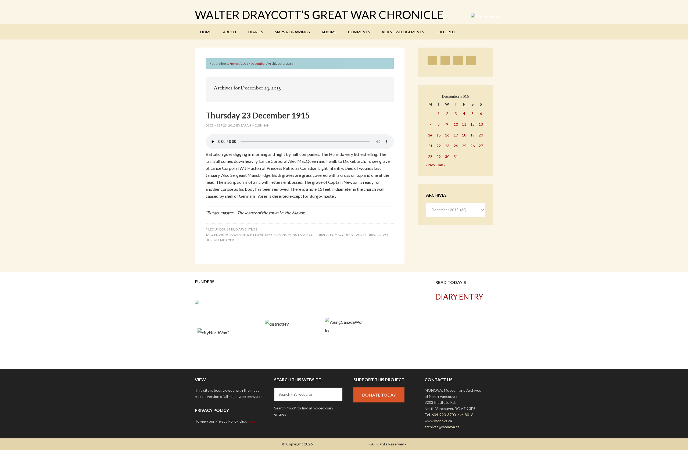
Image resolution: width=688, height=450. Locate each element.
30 (447, 156)
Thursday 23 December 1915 (258, 115)
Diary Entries (246, 229)
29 (438, 156)
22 (438, 145)
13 (481, 124)
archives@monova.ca (442, 426)
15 (438, 135)
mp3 (223, 240)
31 (456, 156)
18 (464, 135)
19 (472, 135)
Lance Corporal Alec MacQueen (325, 235)
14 (430, 135)
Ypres (232, 240)
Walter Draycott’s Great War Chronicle (319, 14)
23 (447, 145)
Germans (278, 235)
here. (252, 421)
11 (464, 124)
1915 (230, 229)
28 (430, 156)
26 (472, 145)
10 (456, 124)
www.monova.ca (438, 421)
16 (447, 135)
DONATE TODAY (379, 394)
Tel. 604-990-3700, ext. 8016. (449, 414)
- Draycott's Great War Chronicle (340, 444)
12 (472, 124)
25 (464, 145)
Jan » (442, 165)
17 (456, 135)
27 (481, 145)
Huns (292, 235)
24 (456, 145)
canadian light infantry (249, 235)
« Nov (430, 165)
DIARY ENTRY (459, 296)
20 (481, 135)
